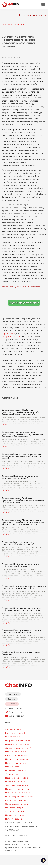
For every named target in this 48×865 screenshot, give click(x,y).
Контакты (11, 699)
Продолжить (35, 287)
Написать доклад (13, 819)
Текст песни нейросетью (17, 785)
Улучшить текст (12, 774)
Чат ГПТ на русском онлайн (18, 823)
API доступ (12, 704)
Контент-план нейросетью (18, 755)
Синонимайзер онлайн (16, 804)
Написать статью (13, 767)
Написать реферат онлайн (18, 793)
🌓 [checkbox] (43, 860)
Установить (26, 15)
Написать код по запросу (17, 763)
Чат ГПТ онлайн (12, 830)
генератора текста (11, 336)
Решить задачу (12, 737)
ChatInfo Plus (13, 694)
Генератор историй (14, 808)
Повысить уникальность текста (20, 796)
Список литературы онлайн (18, 748)
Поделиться (41, 15)
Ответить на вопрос (15, 811)
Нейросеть (7, 24)
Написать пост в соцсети (17, 759)
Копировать (9, 287)
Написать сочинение (15, 752)
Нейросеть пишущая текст (18, 740)
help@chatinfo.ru (16, 716)
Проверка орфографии (16, 778)
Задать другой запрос (24, 302)
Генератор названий (15, 733)
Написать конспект (14, 815)
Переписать (22, 287)
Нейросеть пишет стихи (17, 744)
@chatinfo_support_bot (20, 712)
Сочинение (20, 24)
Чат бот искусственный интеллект (22, 826)
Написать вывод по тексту (18, 789)
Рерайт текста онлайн (16, 800)
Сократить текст (13, 729)
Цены (8, 722)
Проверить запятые (15, 782)
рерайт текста (8, 334)
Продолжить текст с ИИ (16, 770)
